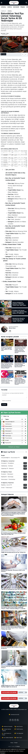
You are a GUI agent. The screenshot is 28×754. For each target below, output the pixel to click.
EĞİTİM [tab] (21, 692)
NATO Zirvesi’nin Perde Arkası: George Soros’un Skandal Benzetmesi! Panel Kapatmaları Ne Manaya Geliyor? (7, 365)
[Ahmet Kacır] (4, 329)
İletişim (16, 742)
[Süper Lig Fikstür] (26, 452)
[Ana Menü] (1, 2)
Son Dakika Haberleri (8, 737)
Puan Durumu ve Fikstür (6, 734)
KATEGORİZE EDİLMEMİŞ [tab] (9, 692)
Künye (11, 742)
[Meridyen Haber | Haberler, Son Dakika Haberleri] (14, 3)
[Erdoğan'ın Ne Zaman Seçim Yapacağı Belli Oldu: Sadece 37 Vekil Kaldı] (7, 342)
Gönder (4, 404)
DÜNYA (9, 7)
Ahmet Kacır (12, 328)
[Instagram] (15, 720)
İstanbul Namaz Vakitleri (6, 730)
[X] (13, 720)
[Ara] (26, 2)
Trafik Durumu (19, 729)
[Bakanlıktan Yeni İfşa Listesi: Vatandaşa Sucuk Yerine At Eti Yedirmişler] (14, 44)
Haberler (3, 11)
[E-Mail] (10, 331)
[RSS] (18, 720)
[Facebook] (10, 720)
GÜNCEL (3, 7)
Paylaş (4, 54)
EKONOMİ (16, 7)
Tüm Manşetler (19, 733)
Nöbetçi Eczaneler (8, 726)
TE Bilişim (17, 746)
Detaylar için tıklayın (14, 446)
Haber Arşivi (19, 737)
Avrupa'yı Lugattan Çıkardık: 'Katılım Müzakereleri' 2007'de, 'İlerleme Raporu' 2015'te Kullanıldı (7, 381)
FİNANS (22, 7)
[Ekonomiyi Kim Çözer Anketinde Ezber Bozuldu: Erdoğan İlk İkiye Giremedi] (21, 358)
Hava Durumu (19, 726)
